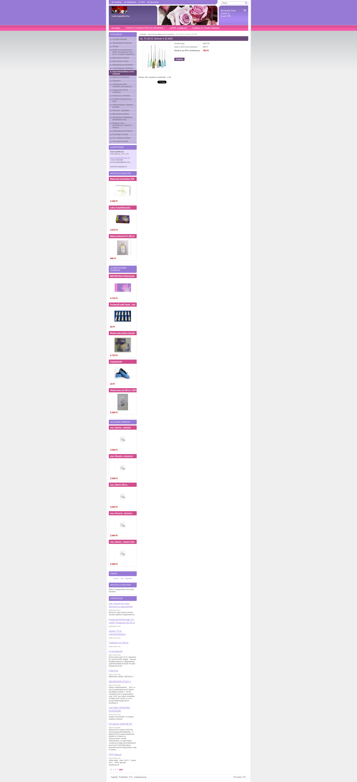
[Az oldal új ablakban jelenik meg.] (156, 70)
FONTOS (113, 671)
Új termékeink (115, 651)
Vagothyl (116, 578)
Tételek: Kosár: (228, 13)
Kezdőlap (117, 2)
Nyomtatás (154, 2)
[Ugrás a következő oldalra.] (120, 769)
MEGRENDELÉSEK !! (120, 681)
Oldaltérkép (131, 2)
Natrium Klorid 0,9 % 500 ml (122, 236)
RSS (143, 2)
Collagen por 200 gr (118, 642)
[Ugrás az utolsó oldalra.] (122, 769)
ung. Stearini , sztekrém (120, 428)
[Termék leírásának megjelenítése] (122, 190)
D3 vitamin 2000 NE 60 (120, 724)
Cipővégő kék (116, 362)
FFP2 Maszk (115, 754)
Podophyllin (128, 578)
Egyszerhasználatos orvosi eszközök (161, 34)
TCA (122, 578)
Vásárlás (179, 59)
